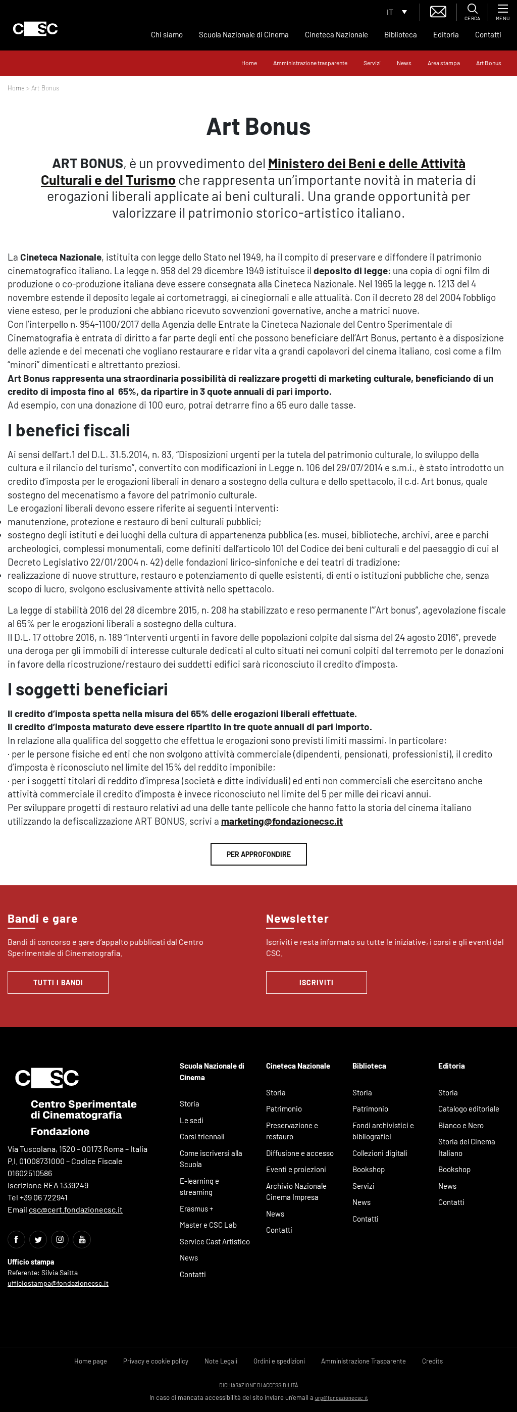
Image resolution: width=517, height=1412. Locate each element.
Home (249, 62)
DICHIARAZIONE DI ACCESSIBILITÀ (258, 1385)
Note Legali (220, 1361)
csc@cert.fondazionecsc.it (76, 1209)
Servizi (372, 62)
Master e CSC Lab (208, 1224)
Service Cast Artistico (215, 1241)
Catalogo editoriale (468, 1108)
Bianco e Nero (461, 1125)
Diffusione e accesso (300, 1152)
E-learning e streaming (199, 1186)
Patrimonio (284, 1108)
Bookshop (368, 1169)
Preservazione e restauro (292, 1131)
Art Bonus (488, 62)
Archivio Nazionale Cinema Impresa (296, 1191)
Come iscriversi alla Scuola (211, 1158)
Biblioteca (400, 34)
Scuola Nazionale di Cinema (244, 34)
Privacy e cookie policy (155, 1361)
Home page (90, 1361)
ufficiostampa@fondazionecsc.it (58, 1283)
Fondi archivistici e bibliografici (383, 1131)
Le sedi (191, 1120)
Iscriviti (316, 982)
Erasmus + (197, 1208)
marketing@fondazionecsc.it (282, 821)
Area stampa (444, 62)
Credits (432, 1361)
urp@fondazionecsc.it (341, 1397)
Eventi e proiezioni (296, 1169)
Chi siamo (167, 34)
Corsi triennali (202, 1136)
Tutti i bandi (58, 982)
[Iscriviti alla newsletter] (438, 10)
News (404, 62)
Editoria (446, 34)
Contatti (488, 34)
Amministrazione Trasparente (363, 1361)
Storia (189, 1103)
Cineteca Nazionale (336, 34)
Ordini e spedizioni (279, 1361)
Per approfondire (259, 854)
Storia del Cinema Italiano (466, 1147)
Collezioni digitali (379, 1152)
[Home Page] (35, 28)
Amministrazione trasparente (310, 62)
